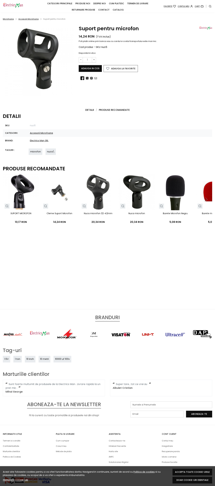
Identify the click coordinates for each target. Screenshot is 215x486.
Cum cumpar (62, 440)
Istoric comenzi (169, 456)
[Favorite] (170, 6)
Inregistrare (167, 446)
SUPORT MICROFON (21, 213)
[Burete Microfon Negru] (175, 192)
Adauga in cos (90, 68)
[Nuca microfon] (137, 192)
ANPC (111, 456)
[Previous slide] (9, 334)
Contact (104, 9)
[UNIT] (148, 340)
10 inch (30, 359)
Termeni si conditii (11, 440)
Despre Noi (99, 3)
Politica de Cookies (12, 456)
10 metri (44, 359)
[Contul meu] (185, 6)
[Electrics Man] (18, 6)
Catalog (118, 9)
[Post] (88, 78)
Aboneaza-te (199, 414)
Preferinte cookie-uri (15, 480)
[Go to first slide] (206, 334)
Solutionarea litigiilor (118, 462)
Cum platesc (116, 3)
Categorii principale (59, 3)
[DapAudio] (202, 340)
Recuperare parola (171, 451)
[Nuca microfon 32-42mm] (98, 192)
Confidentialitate (11, 446)
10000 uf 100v (62, 359)
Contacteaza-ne (117, 440)
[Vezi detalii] (7, 206)
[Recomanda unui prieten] (96, 78)
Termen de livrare (137, 3)
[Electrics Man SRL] (39, 340)
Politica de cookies (144, 471)
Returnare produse (83, 9)
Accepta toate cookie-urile (192, 472)
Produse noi (82, 3)
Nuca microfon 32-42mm (98, 213)
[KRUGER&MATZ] (94, 340)
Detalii (89, 110)
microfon (35, 151)
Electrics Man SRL (39, 140)
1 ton (17, 359)
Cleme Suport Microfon (59, 213)
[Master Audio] (12, 340)
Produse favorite (169, 462)
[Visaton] (121, 340)
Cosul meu (61, 446)
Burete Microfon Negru (175, 213)
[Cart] (199, 6)
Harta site (113, 451)
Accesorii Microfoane (28, 19)
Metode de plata (64, 451)
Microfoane (8, 19)
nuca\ (50, 151)
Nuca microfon (136, 213)
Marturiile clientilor (11, 451)
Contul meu (167, 440)
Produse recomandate (114, 110)
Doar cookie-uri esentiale (192, 480)
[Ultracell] (175, 340)
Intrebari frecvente (117, 446)
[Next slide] (206, 199)
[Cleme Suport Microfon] (59, 192)
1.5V (6, 359)
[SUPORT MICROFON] (21, 192)
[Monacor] (67, 340)
